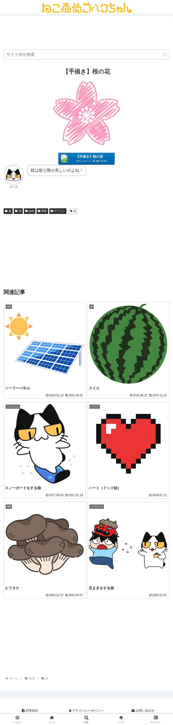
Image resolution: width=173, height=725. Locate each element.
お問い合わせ (145, 710)
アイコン (59, 211)
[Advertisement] (86, 33)
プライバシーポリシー (87, 710)
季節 (44, 211)
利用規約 (31, 710)
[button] (165, 54)
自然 (31, 211)
